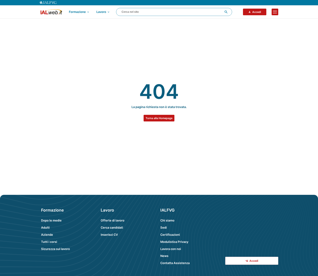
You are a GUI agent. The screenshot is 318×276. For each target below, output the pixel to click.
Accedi (256, 12)
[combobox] (174, 12)
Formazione (77, 12)
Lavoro (101, 12)
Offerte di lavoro (112, 220)
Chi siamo (167, 220)
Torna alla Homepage (159, 118)
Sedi (163, 227)
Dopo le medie (51, 220)
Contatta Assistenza (175, 263)
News (164, 256)
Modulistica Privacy (174, 242)
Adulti (45, 227)
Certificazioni (170, 234)
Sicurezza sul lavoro (55, 249)
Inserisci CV (109, 234)
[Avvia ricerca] (226, 12)
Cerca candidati (112, 227)
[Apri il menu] (275, 12)
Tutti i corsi (49, 242)
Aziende (47, 234)
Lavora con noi (170, 249)
